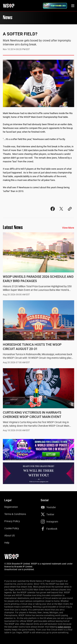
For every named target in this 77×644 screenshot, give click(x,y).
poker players (64, 627)
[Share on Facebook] (52, 212)
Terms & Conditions (15, 514)
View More (68, 227)
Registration (11, 506)
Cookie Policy (11, 528)
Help (6, 542)
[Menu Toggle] (72, 5)
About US (9, 535)
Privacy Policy (12, 521)
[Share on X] (61, 212)
